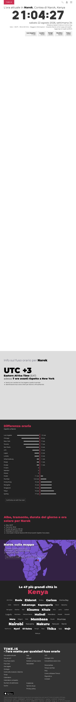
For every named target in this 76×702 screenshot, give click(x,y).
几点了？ (15, 699)
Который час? (61, 699)
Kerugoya (9, 609)
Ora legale (7, 666)
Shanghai (7, 485)
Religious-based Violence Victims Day (59, 25)
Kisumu (33, 609)
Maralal (60, 614)
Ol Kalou (27, 628)
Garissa (51, 600)
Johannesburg (8, 459)
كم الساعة (48, 699)
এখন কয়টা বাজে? (54, 699)
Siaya (42, 628)
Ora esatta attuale (10, 655)
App (27, 655)
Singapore (7, 488)
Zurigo (6, 465)
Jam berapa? (16, 701)
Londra (41, 34)
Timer (6, 675)
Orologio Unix (49, 658)
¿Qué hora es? (29, 699)
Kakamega (28, 604)
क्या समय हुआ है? (21, 699)
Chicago (6, 438)
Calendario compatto (11, 680)
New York (7, 441)
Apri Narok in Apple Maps (35, 557)
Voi (60, 628)
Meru (12, 619)
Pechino (59, 34)
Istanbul (6, 470)
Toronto (6, 444)
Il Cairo (6, 468)
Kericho (64, 605)
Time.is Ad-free (50, 668)
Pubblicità (29, 683)
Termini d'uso (30, 686)
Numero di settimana (11, 683)
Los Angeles (31, 34)
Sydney (6, 494)
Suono (6, 686)
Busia (18, 600)
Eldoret (30, 600)
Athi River (9, 600)
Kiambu (17, 609)
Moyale (52, 619)
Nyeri (17, 628)
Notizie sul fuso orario (33, 661)
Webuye (37, 633)
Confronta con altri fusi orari (15, 500)
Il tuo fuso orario (9, 661)
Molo (26, 619)
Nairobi (16, 624)
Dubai (6, 476)
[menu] (71, 2)
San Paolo (7, 447)
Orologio (7, 669)
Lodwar (66, 609)
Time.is (9, 2)
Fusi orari (7, 664)
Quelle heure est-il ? (39, 699)
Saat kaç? (41, 701)
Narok (64, 624)
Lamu (60, 609)
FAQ (46, 671)
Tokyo (68, 34)
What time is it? (8, 699)
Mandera (51, 614)
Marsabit (67, 614)
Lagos (6, 453)
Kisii (23, 609)
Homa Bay (64, 600)
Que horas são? (8, 701)
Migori (20, 619)
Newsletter (30, 664)
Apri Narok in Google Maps (15, 557)
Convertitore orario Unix (52, 661)
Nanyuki (55, 624)
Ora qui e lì (7, 658)
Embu (41, 600)
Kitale (46, 609)
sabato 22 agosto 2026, (50, 22)
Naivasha (30, 624)
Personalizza (49, 665)
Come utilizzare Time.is (52, 673)
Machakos (17, 614)
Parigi (50, 34)
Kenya (38, 592)
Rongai (37, 628)
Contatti (47, 679)
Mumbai (6, 479)
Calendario (7, 677)
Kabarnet (16, 605)
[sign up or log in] (67, 3)
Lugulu (9, 614)
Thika (51, 628)
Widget (28, 658)
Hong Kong (7, 482)
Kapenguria (45, 604)
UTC (5, 450)
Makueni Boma (27, 614)
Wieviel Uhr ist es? (25, 701)
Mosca (6, 473)
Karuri (57, 605)
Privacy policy (31, 689)
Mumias (61, 619)
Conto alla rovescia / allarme (13, 672)
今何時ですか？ (34, 701)
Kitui (54, 609)
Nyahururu (8, 628)
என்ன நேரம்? (48, 701)
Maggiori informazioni (37, 27)
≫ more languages (65, 701)
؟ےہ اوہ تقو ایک (55, 701)
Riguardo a (48, 676)
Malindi (40, 614)
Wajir (67, 628)
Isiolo (9, 605)
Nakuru (43, 624)
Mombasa (39, 619)
